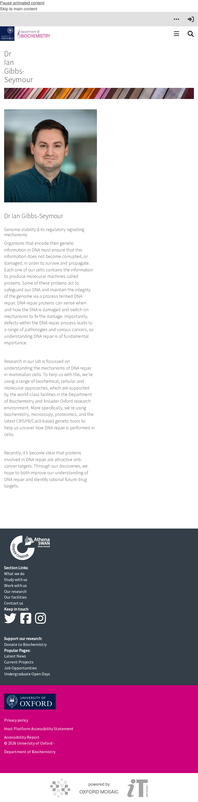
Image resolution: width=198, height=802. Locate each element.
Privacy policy (16, 720)
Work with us (15, 585)
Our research (15, 591)
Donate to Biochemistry (25, 644)
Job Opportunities (20, 667)
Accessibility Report (21, 737)
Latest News (15, 656)
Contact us (13, 603)
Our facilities (15, 597)
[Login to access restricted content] (191, 19)
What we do (14, 573)
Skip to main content (18, 9)
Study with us (15, 579)
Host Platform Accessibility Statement (38, 728)
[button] (176, 19)
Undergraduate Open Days (27, 673)
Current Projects (19, 661)
